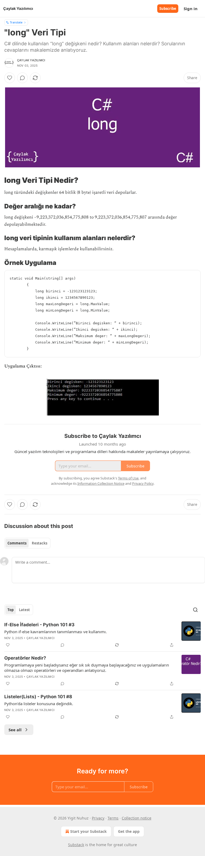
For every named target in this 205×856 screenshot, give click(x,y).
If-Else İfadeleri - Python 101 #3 (39, 624)
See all (15, 729)
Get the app (129, 831)
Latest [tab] (24, 609)
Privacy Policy (142, 483)
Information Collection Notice (100, 483)
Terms (113, 818)
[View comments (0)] (22, 77)
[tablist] (27, 543)
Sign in (191, 8)
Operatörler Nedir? (25, 658)
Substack (76, 844)
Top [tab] (10, 609)
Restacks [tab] (39, 543)
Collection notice (136, 818)
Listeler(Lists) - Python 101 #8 (38, 696)
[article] (102, 634)
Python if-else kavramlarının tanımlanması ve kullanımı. (55, 631)
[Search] (195, 609)
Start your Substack (88, 831)
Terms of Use (128, 478)
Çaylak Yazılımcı (31, 60)
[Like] (9, 77)
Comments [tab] (16, 543)
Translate (16, 22)
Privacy (98, 818)
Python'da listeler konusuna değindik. (38, 703)
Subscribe (167, 8)
